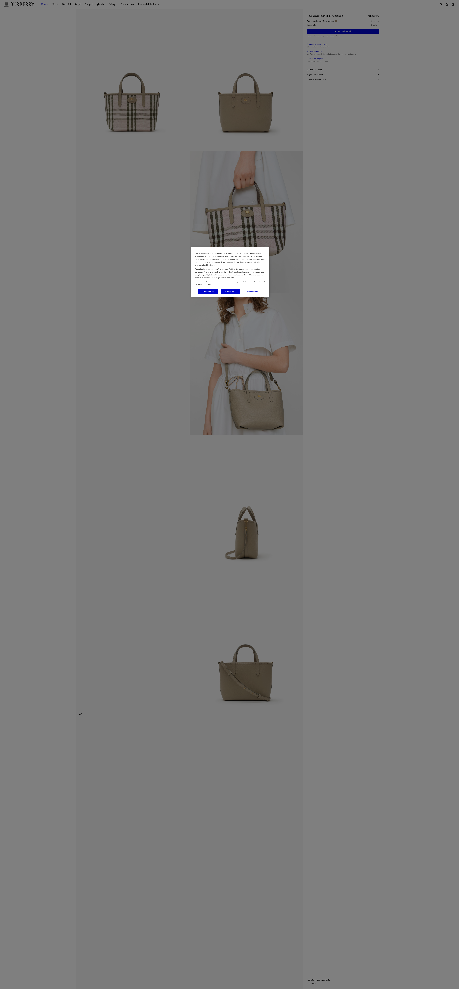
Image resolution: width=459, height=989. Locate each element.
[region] (230, 272)
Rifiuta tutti (230, 291)
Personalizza (252, 291)
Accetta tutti (208, 291)
